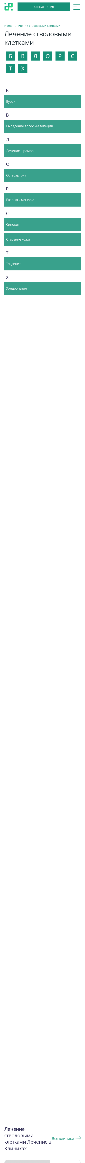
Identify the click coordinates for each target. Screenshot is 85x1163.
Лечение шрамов (20, 150)
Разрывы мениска (20, 200)
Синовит (12, 224)
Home (8, 26)
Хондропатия (16, 288)
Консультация (44, 7)
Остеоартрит (16, 175)
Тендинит (13, 264)
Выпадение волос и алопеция (29, 126)
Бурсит (11, 101)
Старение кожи (18, 239)
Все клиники (63, 1138)
